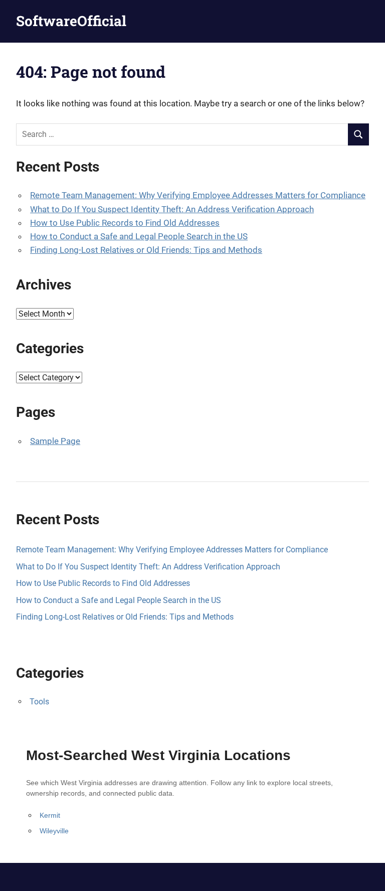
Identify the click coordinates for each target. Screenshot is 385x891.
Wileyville (54, 831)
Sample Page (55, 441)
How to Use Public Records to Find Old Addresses (125, 223)
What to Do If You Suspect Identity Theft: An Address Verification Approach (172, 209)
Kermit (50, 815)
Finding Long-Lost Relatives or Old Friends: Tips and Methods (146, 250)
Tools (39, 701)
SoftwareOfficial (71, 21)
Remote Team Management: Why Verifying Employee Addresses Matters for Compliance (197, 195)
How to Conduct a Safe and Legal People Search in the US (139, 236)
